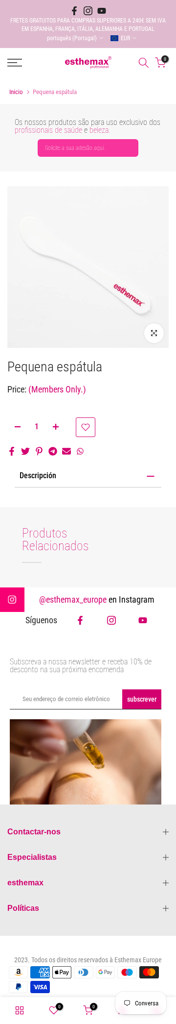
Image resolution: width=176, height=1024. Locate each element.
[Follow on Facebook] (80, 620)
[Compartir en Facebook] (11, 451)
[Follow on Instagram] (111, 620)
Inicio (16, 92)
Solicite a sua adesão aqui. (75, 148)
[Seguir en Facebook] (74, 11)
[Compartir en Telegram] (52, 451)
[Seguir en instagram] (88, 11)
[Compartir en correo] (66, 451)
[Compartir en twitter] (25, 451)
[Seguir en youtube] (101, 11)
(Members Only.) (57, 389)
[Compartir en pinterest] (39, 451)
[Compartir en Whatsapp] (80, 451)
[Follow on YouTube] (142, 620)
